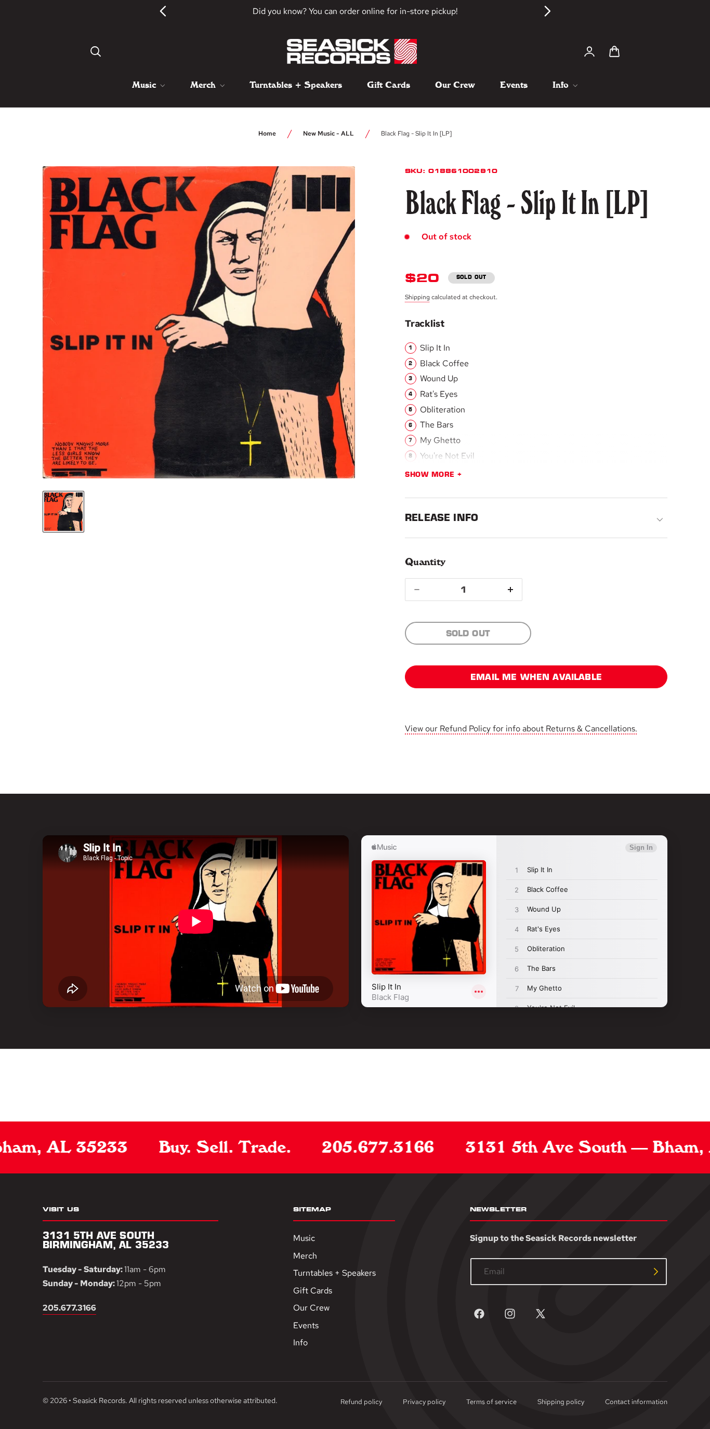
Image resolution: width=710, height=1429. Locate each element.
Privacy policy (424, 1401)
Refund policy (361, 1401)
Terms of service (491, 1401)
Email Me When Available (536, 677)
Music (304, 1238)
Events (306, 1325)
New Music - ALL (328, 133)
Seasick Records (99, 1400)
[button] (95, 51)
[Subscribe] (656, 1271)
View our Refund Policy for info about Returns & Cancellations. (521, 728)
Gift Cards (312, 1290)
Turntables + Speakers (334, 1272)
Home (267, 133)
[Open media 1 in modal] (328, 193)
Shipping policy (560, 1401)
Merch (305, 1255)
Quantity (425, 562)
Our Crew (311, 1307)
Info (300, 1342)
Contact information (636, 1401)
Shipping (417, 297)
